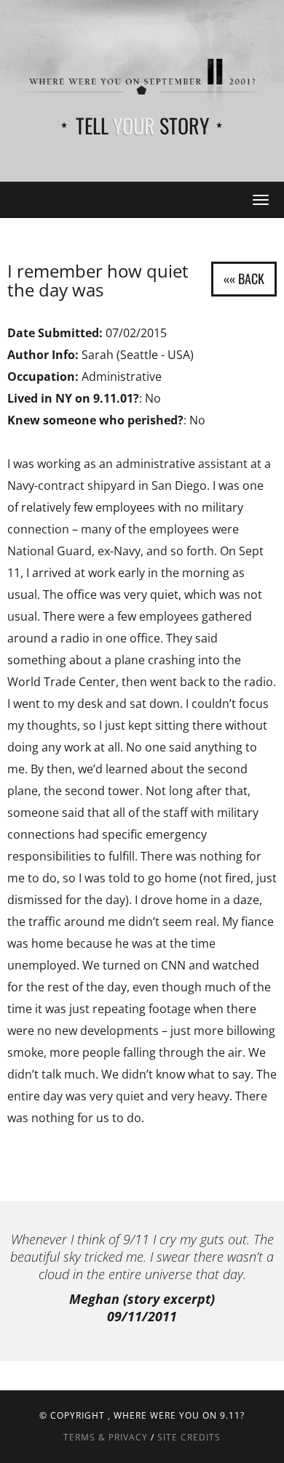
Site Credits (189, 1437)
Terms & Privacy (105, 1437)
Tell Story (142, 125)
